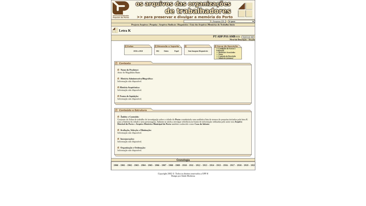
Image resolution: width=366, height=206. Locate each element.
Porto (178, 119)
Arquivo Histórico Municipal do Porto (153, 124)
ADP (220, 36)
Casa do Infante (202, 124)
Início (232, 24)
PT (215, 36)
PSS (226, 36)
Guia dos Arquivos (198, 24)
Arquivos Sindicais (167, 24)
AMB (232, 36)
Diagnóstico (182, 24)
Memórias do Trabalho (218, 24)
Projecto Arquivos (139, 24)
